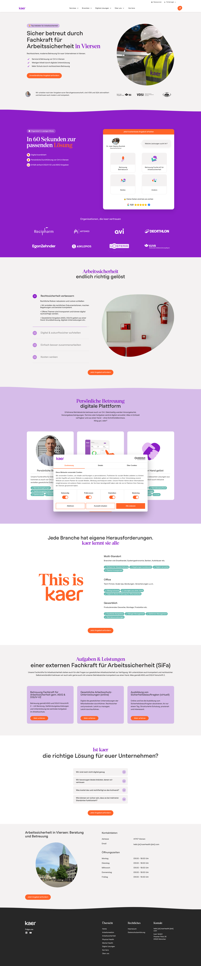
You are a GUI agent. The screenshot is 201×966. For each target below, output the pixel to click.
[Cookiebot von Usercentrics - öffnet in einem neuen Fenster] (136, 458)
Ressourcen (157, 2)
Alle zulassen (130, 506)
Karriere (105, 952)
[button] (170, 2)
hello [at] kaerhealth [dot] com (146, 846)
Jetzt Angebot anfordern (100, 374)
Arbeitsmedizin (108, 934)
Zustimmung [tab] (69, 465)
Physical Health (108, 941)
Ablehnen (70, 506)
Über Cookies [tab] (132, 465)
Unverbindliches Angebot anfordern (44, 75)
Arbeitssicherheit (109, 938)
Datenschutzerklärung (136, 934)
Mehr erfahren (39, 720)
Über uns (105, 955)
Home (104, 931)
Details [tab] (100, 465)
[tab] (61, 296)
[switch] (89, 497)
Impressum (132, 931)
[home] (22, 8)
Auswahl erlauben (100, 506)
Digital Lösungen (108, 948)
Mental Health (107, 945)
